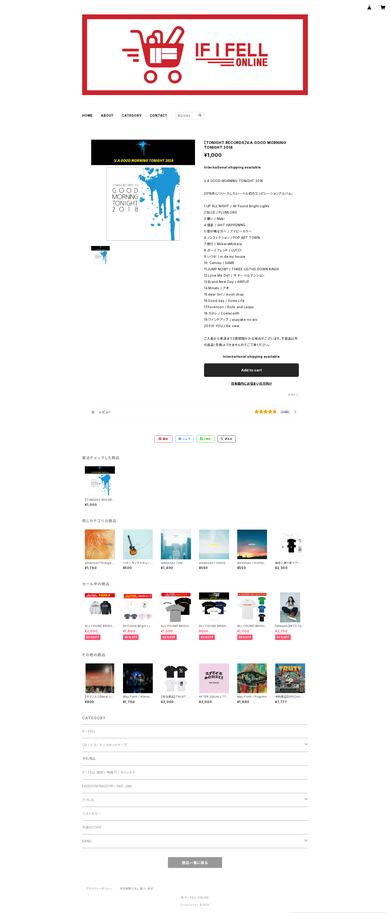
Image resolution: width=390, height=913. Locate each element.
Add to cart (251, 370)
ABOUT (107, 115)
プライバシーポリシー (99, 888)
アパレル (88, 800)
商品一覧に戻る (195, 863)
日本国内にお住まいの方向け (251, 383)
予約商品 (88, 758)
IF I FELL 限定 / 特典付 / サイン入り (108, 772)
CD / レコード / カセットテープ (104, 745)
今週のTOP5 (91, 827)
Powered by (190, 904)
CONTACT (159, 115)
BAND (86, 841)
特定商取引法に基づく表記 (136, 888)
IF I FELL (88, 731)
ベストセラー (91, 813)
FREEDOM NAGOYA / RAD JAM (107, 786)
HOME (87, 115)
